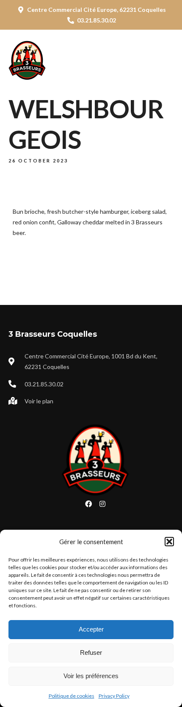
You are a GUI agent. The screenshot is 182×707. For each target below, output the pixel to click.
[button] (169, 541)
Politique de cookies (71, 696)
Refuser (91, 652)
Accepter (91, 629)
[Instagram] (102, 504)
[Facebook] (88, 504)
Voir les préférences (91, 675)
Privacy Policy (114, 696)
